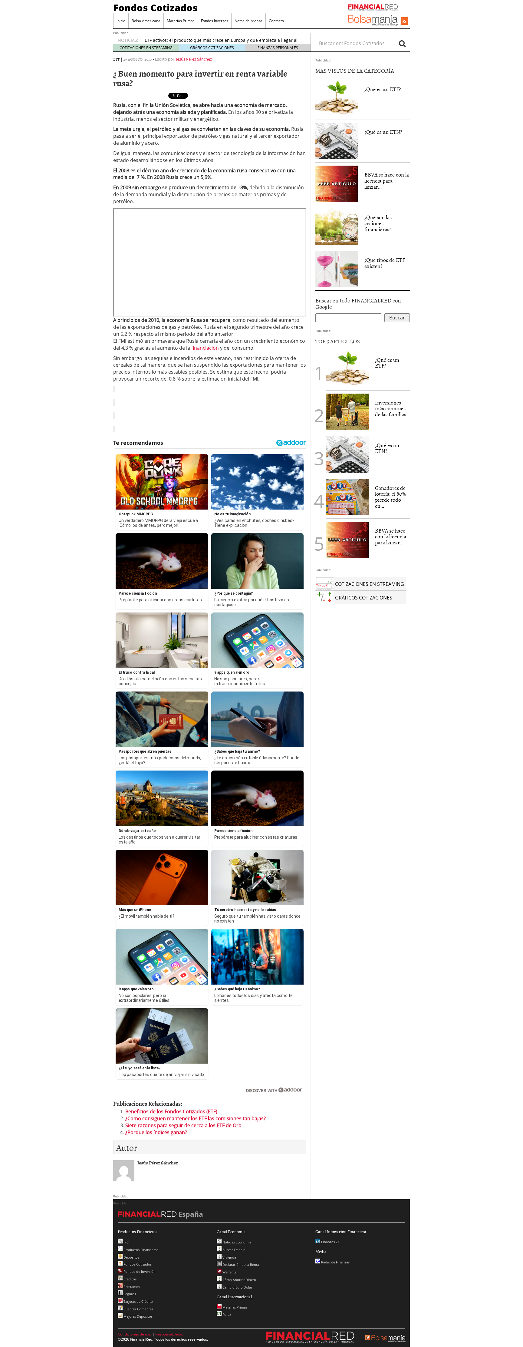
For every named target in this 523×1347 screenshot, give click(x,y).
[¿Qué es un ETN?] (336, 141)
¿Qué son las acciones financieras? (378, 223)
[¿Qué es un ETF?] (336, 98)
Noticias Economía (236, 1242)
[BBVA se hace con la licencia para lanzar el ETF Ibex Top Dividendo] (336, 183)
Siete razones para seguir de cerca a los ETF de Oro (183, 1125)
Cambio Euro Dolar (237, 1287)
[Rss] (404, 21)
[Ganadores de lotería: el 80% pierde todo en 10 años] (347, 497)
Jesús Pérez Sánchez (194, 59)
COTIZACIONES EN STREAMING (146, 47)
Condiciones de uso (134, 1334)
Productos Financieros (140, 1249)
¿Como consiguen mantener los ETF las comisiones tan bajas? (195, 1118)
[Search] (402, 43)
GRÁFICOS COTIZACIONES (212, 47)
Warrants (229, 1272)
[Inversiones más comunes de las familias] (347, 412)
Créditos (130, 1279)
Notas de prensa (248, 20)
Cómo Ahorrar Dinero (239, 1279)
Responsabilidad (169, 1334)
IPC (126, 1242)
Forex (226, 1314)
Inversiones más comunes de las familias (390, 408)
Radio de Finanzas (335, 1262)
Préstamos (131, 1286)
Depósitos (131, 1257)
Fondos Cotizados (155, 7)
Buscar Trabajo (233, 1249)
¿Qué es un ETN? (383, 132)
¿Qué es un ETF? (382, 89)
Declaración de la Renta (240, 1264)
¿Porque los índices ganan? (156, 1132)
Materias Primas (181, 20)
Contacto (276, 20)
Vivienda (229, 1257)
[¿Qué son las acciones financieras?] (336, 226)
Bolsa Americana (146, 20)
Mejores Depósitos (138, 1316)
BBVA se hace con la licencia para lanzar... (386, 180)
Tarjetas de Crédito (138, 1301)
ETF (116, 59)
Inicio (121, 20)
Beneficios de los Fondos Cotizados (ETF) (171, 1111)
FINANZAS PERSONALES (278, 47)
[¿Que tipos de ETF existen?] (336, 269)
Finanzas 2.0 (330, 1242)
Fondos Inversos (214, 20)
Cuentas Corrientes (138, 1309)
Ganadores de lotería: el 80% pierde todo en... (390, 497)
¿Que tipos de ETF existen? (384, 263)
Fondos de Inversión (139, 1271)
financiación (204, 348)
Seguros (129, 1294)
